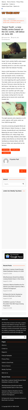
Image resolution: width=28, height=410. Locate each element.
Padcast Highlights (7, 355)
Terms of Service (11, 1)
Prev (6, 171)
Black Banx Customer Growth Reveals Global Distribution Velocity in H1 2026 (13, 270)
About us (4, 1)
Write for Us (16, 6)
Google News (5, 4)
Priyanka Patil (6, 37)
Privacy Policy (19, 1)
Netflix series (16, 149)
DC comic (6, 149)
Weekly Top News (6, 369)
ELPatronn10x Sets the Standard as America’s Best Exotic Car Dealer (12, 295)
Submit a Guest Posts (7, 6)
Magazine (4, 352)
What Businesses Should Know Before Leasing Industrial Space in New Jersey (13, 278)
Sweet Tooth (7, 152)
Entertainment (6, 39)
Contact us (12, 4)
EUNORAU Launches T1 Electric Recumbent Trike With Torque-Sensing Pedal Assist (13, 303)
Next (22, 171)
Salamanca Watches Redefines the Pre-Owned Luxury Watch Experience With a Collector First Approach (13, 286)
